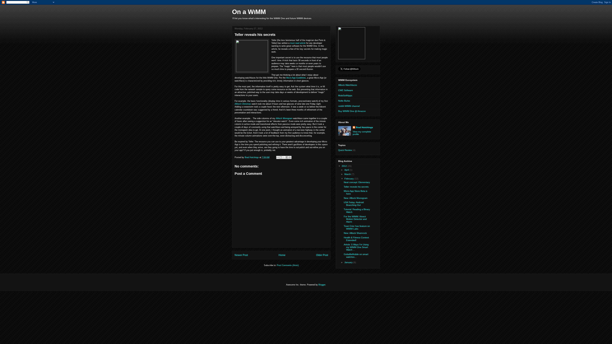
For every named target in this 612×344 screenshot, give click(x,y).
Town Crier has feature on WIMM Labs (357, 227)
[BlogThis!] (280, 157)
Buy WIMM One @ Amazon (352, 111)
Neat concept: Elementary (357, 182)
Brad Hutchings (364, 127)
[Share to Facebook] (286, 157)
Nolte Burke (344, 100)
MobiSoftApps (345, 95)
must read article (298, 43)
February (349, 178)
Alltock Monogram (284, 118)
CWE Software (345, 90)
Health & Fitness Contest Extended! (356, 238)
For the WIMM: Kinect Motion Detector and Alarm (355, 219)
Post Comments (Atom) (288, 265)
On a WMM (249, 11)
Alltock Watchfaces (347, 85)
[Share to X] (283, 157)
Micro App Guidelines (296, 78)
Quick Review (345, 150)
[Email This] (277, 157)
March (347, 174)
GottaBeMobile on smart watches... (356, 255)
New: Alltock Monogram (356, 198)
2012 (344, 166)
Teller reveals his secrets (356, 186)
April (347, 170)
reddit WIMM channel (349, 106)
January (348, 262)
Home (282, 255)
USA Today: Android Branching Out (354, 203)
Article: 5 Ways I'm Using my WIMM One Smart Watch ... (356, 247)
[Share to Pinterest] (289, 157)
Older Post (322, 255)
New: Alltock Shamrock (355, 233)
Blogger (321, 285)
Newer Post (241, 255)
